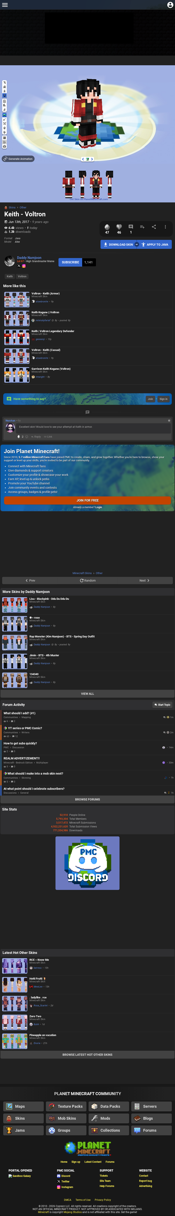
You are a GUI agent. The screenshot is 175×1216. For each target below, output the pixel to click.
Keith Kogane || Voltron (45, 312)
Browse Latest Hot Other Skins (87, 1054)
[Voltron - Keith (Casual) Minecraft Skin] (16, 356)
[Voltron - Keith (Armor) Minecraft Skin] (16, 299)
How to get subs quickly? (20, 743)
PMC (6, 747)
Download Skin (121, 244)
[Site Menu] (5, 5)
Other (23, 207)
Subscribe (70, 262)
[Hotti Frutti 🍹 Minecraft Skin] (14, 985)
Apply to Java (157, 244)
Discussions (10, 792)
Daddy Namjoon (29, 258)
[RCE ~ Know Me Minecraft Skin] (14, 966)
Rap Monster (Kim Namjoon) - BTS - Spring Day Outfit (62, 636)
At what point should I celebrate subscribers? (34, 788)
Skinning (26, 778)
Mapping (26, 717)
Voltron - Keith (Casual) (46, 350)
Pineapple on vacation (42, 1035)
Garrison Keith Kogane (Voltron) (51, 368)
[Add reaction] (27, 437)
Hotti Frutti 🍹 (37, 978)
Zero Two (35, 1016)
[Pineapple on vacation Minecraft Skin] (14, 1041)
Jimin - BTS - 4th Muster (44, 655)
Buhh (36, 1024)
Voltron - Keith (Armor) (46, 293)
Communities (11, 717)
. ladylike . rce (38, 997)
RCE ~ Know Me (39, 959)
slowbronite (42, 301)
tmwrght (40, 377)
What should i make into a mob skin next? (35, 773)
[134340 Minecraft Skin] (14, 680)
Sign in (164, 399)
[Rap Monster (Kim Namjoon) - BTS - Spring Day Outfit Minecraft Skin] (14, 642)
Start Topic (164, 704)
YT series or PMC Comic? (25, 728)
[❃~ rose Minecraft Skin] (14, 624)
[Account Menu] (170, 5)
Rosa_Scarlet (41, 1005)
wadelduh (166, 778)
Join (150, 399)
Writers (25, 732)
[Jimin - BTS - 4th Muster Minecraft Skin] (14, 661)
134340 (33, 674)
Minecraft (43, 1212)
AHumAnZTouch (164, 762)
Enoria (37, 1043)
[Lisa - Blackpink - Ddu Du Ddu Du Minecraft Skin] (14, 605)
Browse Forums (87, 799)
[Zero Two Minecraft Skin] (14, 1022)
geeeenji (40, 339)
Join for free (88, 500)
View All (87, 693)
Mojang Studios (73, 1212)
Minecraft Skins (82, 573)
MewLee (38, 986)
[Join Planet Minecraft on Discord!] (87, 889)
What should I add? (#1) (19, 713)
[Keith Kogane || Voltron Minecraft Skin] (16, 318)
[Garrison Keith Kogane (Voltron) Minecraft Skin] (16, 375)
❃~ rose (34, 617)
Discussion (18, 747)
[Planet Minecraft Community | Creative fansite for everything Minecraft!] (87, 1148)
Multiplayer (42, 762)
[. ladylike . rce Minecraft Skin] (14, 1003)
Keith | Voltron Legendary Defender (53, 331)
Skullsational (164, 747)
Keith (10, 276)
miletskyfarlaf (43, 320)
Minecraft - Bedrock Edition (18, 762)
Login (98, 507)
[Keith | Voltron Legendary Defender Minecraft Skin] (16, 337)
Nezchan (10, 420)
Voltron (22, 276)
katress (38, 968)
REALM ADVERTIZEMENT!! (22, 758)
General (24, 792)
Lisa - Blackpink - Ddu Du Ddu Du (49, 598)
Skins (12, 207)
